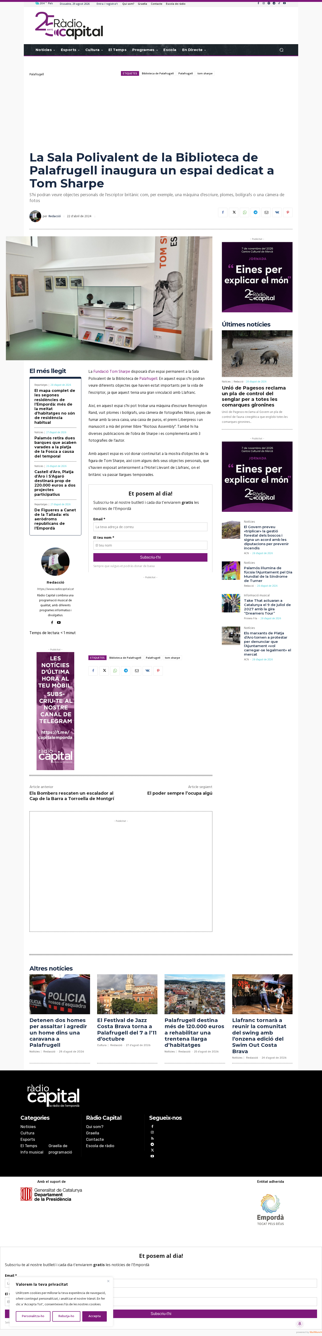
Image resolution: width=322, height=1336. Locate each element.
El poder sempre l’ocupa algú (179, 793)
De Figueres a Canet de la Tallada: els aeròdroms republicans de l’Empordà (55, 519)
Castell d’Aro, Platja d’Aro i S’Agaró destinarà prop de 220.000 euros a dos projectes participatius (54, 483)
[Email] (266, 212)
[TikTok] (279, 3)
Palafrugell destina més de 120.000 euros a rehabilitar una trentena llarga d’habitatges (194, 1032)
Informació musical (257, 596)
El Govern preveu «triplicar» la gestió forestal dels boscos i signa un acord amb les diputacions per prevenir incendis (266, 537)
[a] (113, 1096)
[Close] (108, 1281)
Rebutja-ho (66, 1316)
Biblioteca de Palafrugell (158, 73)
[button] (281, 49)
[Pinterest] (288, 212)
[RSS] (152, 1139)
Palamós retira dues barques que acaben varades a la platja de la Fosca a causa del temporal (55, 447)
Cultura (102, 1045)
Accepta (94, 1316)
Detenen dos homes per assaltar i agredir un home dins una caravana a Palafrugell (58, 1032)
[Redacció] (36, 216)
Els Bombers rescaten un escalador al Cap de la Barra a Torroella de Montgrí (71, 796)
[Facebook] (258, 3)
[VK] (277, 212)
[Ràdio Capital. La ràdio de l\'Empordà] (69, 25)
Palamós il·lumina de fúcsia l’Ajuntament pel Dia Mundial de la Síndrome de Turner (268, 574)
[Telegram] (274, 3)
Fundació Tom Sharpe (111, 372)
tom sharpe (205, 73)
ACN (246, 553)
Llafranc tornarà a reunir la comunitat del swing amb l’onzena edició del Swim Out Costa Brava (259, 1036)
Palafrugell (36, 74)
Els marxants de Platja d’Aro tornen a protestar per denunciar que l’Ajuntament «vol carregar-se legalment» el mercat (267, 644)
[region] (61, 1302)
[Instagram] (263, 3)
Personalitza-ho (33, 1316)
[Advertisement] (161, 113)
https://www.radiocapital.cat (55, 589)
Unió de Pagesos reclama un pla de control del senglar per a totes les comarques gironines (254, 396)
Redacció (55, 216)
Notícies (38, 432)
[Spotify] (268, 3)
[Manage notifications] (300, 1324)
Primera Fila (250, 618)
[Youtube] (284, 3)
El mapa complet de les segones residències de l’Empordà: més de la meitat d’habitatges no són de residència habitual (54, 406)
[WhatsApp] (244, 212)
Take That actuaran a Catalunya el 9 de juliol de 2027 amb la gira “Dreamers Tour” (267, 606)
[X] (233, 212)
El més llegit (47, 371)
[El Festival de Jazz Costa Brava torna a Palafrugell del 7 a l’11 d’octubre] (127, 994)
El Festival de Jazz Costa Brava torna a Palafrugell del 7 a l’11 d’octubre (127, 1029)
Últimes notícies (246, 324)
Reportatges (40, 385)
